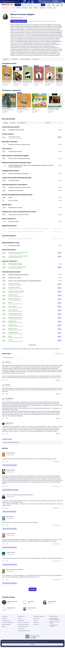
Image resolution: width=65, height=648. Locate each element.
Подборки (36, 7)
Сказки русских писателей (15, 190)
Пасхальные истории (14, 245)
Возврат (4, 626)
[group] (32, 362)
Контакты (4, 618)
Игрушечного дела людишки (16, 291)
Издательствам (21, 616)
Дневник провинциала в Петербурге (28, 81)
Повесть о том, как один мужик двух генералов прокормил (50, 81)
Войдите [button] (5, 442)
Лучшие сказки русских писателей (18, 252)
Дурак (10, 336)
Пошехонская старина (39, 81)
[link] (30, 362)
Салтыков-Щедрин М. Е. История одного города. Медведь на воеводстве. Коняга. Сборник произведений (31, 166)
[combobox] (31, 5)
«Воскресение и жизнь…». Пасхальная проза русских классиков (25, 231)
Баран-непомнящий (14, 298)
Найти (43, 4)
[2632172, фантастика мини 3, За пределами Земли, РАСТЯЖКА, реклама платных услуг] (32, 1)
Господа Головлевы (6, 81)
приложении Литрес (35, 636)
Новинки (18, 7)
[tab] (6, 59)
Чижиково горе (12, 325)
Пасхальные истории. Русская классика (19, 144)
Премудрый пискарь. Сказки (16, 130)
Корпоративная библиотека (24, 630)
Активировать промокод (39, 616)
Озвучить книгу (21, 628)
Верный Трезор (12, 328)
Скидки (30, 7)
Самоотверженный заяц (15, 313)
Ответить (57, 380)
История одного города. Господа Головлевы (20, 238)
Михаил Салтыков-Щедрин (7, 82)
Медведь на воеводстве (15, 317)
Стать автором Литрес (23, 626)
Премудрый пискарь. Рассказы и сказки (19, 187)
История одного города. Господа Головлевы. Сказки (60, 81)
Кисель (10, 302)
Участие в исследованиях (7, 622)
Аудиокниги (42, 7)
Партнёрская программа (23, 624)
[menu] (53, 122)
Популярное (24, 7)
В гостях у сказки (13, 200)
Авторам (20, 618)
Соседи (10, 340)
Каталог (18, 4)
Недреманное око (13, 332)
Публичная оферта (53, 616)
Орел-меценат (12, 306)
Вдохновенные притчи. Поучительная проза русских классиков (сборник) (28, 228)
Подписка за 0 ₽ (5, 7)
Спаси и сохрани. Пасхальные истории (19, 158)
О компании (4, 616)
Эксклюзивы (49, 7)
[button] (62, 462)
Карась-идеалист (13, 310)
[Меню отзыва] (62, 380)
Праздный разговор (14, 283)
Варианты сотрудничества (24, 622)
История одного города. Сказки (17, 267)
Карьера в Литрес (6, 620)
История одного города (53, 108)
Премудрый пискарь (14, 136)
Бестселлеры (36, 618)
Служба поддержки (6, 624)
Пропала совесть (13, 295)
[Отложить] (10, 68)
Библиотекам (21, 620)
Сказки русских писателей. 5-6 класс (18, 214)
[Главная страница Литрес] (7, 4)
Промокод (12, 7)
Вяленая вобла (12, 321)
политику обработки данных (43, 641)
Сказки (33, 108)
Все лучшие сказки (13, 221)
